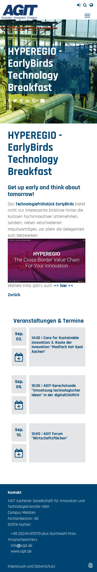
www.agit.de (20, 551)
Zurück (14, 295)
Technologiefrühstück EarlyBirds (45, 204)
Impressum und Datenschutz (31, 566)
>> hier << (63, 286)
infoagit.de (20, 545)
